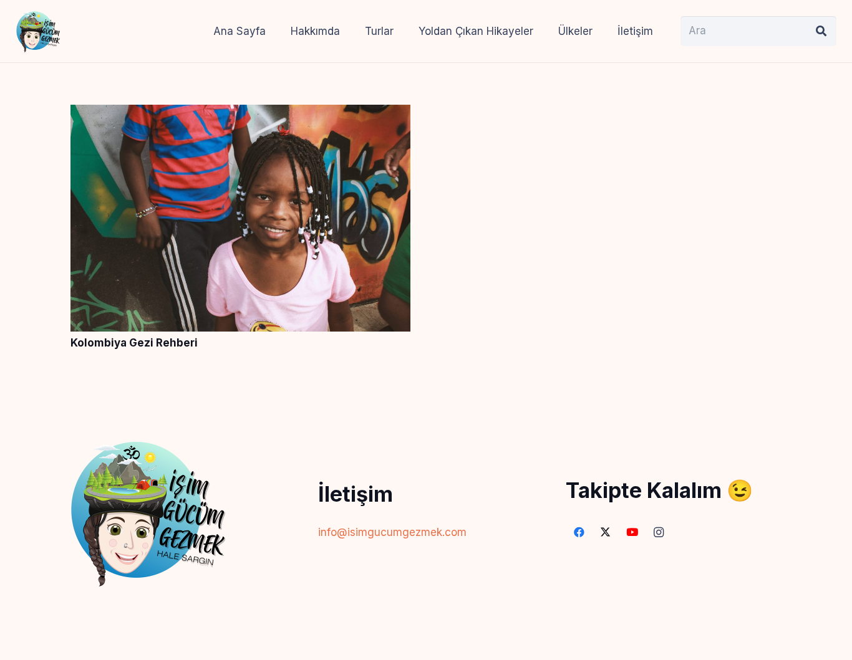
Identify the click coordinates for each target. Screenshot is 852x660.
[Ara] (821, 31)
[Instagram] (659, 532)
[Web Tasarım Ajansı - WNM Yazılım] (426, 646)
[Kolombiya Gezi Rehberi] (240, 114)
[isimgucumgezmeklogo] (38, 31)
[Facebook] (579, 532)
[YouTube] (632, 532)
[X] (606, 532)
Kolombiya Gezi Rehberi (134, 343)
